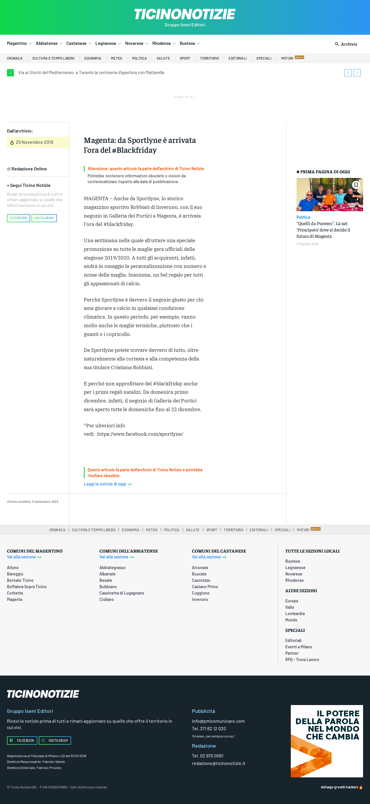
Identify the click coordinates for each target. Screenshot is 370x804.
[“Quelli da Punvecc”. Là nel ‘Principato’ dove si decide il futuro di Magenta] (330, 194)
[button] (345, 44)
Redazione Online (29, 168)
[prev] (348, 72)
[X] (143, 508)
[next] (357, 72)
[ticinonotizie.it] (185, 14)
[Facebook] (130, 508)
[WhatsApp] (170, 508)
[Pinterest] (156, 508)
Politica (303, 217)
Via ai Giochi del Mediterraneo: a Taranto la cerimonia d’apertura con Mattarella (91, 72)
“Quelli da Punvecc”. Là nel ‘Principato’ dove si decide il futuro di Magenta (323, 229)
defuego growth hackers (339, 787)
